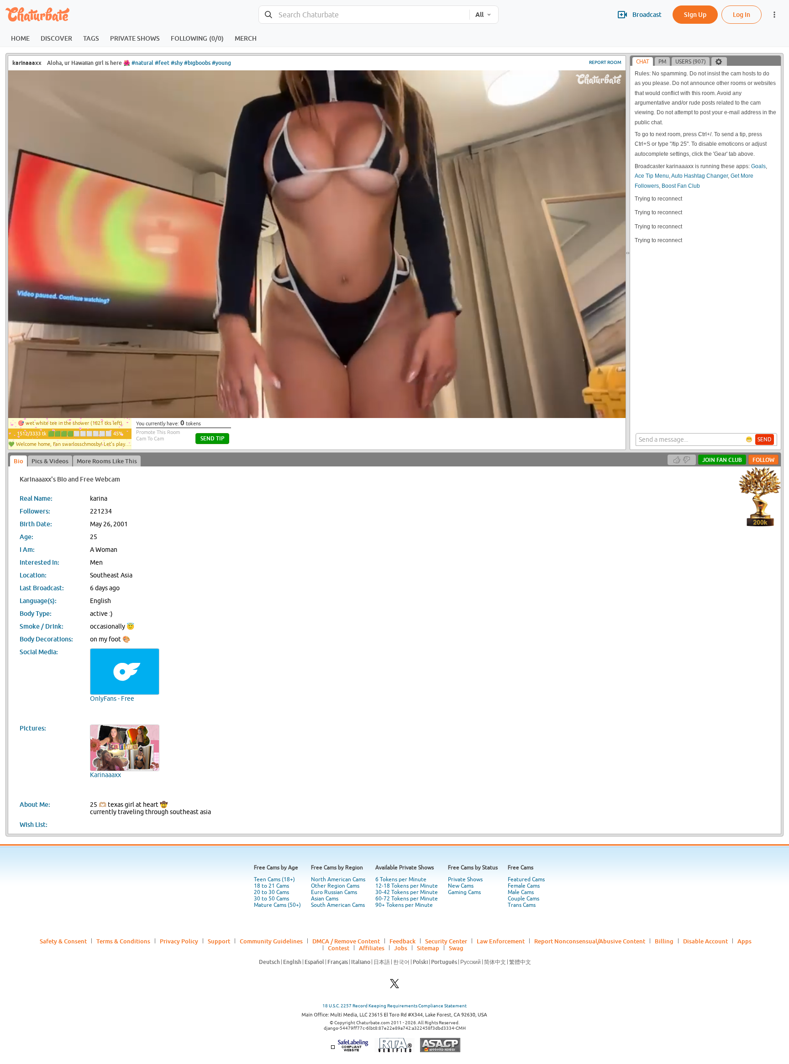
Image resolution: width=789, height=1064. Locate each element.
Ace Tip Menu (652, 176)
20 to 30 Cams (271, 892)
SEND (764, 439)
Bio (18, 461)
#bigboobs (197, 62)
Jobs (400, 948)
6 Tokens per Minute (400, 879)
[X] (394, 986)
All (479, 14)
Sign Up (695, 14)
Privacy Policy (179, 941)
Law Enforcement (501, 941)
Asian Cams (324, 898)
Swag (456, 948)
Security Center (446, 941)
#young (221, 62)
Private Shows (465, 879)
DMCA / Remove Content (346, 941)
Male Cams (521, 892)
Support (219, 941)
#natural (142, 62)
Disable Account (705, 941)
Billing (664, 941)
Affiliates (371, 948)
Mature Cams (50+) (277, 905)
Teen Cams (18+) (274, 879)
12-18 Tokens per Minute (406, 886)
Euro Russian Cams (334, 892)
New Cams (460, 886)
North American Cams (338, 879)
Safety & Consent (63, 941)
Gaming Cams (464, 892)
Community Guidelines (271, 941)
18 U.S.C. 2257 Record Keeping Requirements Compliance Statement (394, 1005)
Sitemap (428, 948)
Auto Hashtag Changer (699, 176)
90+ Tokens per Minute (404, 905)
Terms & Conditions (123, 941)
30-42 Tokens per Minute (406, 892)
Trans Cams (522, 905)
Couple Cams (523, 898)
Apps (744, 941)
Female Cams (524, 886)
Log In (741, 14)
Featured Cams (526, 879)
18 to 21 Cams (271, 886)
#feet (162, 62)
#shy (177, 62)
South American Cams (338, 905)
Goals (758, 166)
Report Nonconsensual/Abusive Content (589, 941)
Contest (338, 948)
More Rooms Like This (107, 461)
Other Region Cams (335, 886)
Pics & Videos (50, 461)
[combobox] (364, 15)
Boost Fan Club (681, 186)
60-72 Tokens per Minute (406, 898)
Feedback (402, 941)
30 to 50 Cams (271, 898)
